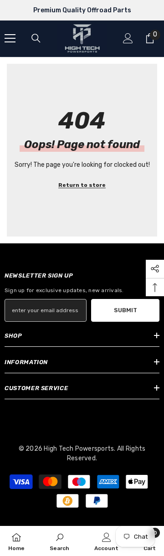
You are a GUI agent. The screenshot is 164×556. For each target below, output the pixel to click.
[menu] (10, 38)
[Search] (36, 38)
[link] (59, 541)
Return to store (82, 185)
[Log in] (128, 38)
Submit (125, 310)
